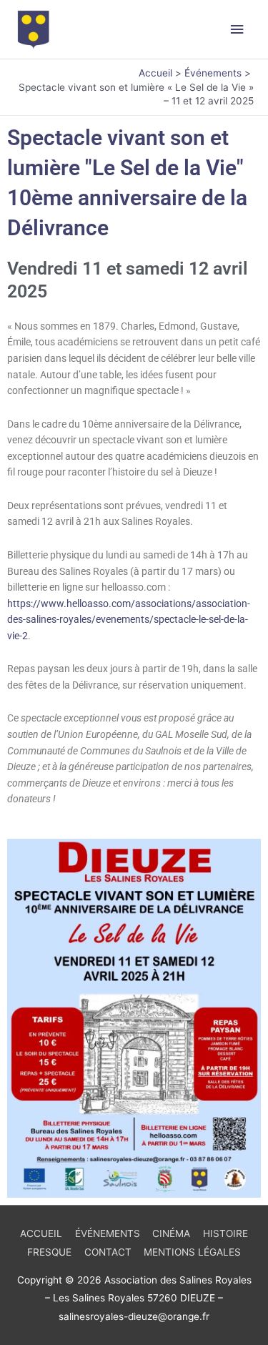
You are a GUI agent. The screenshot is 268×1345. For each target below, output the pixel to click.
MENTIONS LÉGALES (192, 1252)
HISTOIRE (225, 1233)
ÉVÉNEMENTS (107, 1233)
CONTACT (107, 1252)
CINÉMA (171, 1233)
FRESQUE (49, 1252)
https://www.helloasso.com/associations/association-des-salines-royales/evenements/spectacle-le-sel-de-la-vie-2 (128, 619)
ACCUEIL (41, 1233)
